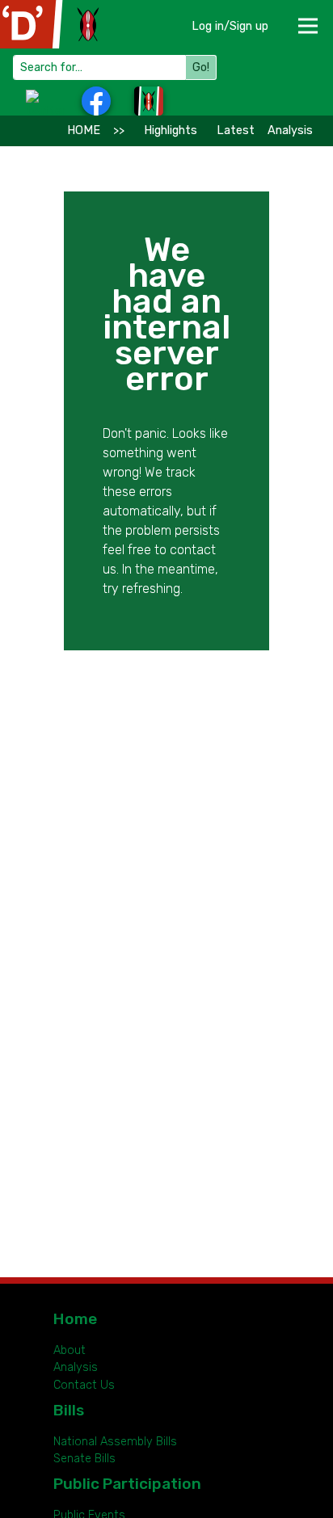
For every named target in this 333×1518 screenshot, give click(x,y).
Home (75, 1319)
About (69, 1350)
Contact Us (84, 1385)
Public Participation (127, 1483)
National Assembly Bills (115, 1442)
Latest (236, 130)
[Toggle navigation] (307, 20)
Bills (68, 1410)
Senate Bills (84, 1458)
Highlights (170, 130)
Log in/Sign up (230, 26)
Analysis (290, 130)
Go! (200, 67)
